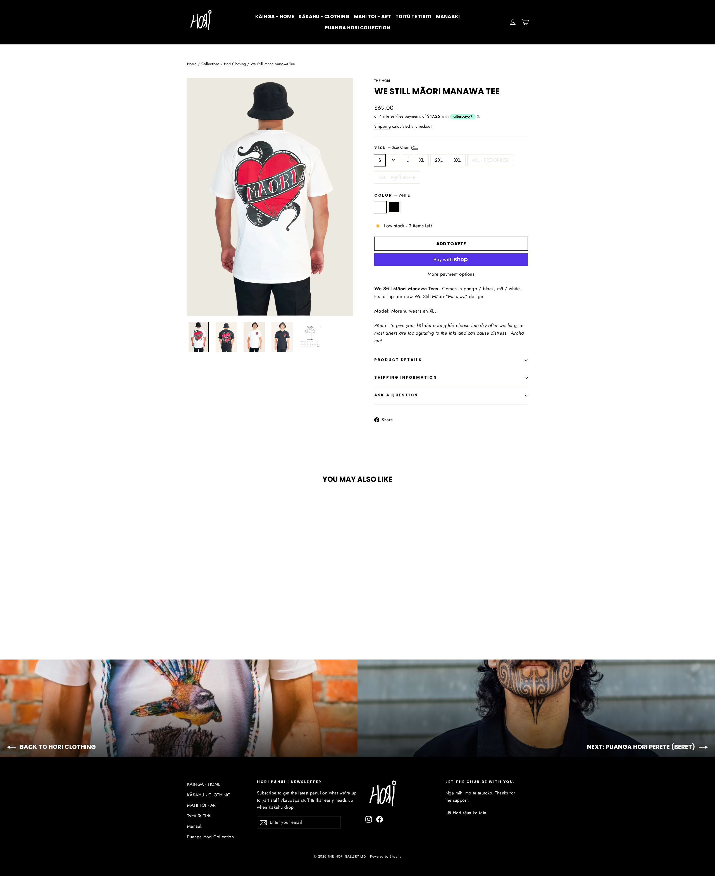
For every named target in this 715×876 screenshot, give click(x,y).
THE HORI (382, 80)
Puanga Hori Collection (357, 27)
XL (421, 160)
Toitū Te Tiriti (413, 16)
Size (392, 147)
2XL (439, 160)
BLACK (395, 207)
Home (192, 63)
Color (392, 195)
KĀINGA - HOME (274, 16)
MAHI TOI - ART (372, 16)
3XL (457, 160)
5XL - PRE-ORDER (397, 177)
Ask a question (396, 395)
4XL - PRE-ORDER (490, 160)
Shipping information (405, 377)
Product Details (398, 360)
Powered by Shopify (385, 856)
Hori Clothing (235, 63)
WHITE (380, 207)
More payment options (451, 274)
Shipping (382, 126)
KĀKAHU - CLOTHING (324, 16)
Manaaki (448, 16)
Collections (210, 63)
